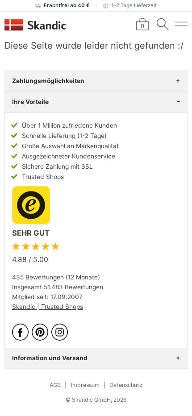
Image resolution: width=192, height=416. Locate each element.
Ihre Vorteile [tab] (30, 101)
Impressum (85, 385)
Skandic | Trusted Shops (47, 306)
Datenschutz (125, 385)
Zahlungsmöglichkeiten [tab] (48, 80)
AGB (55, 385)
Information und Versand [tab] (50, 358)
